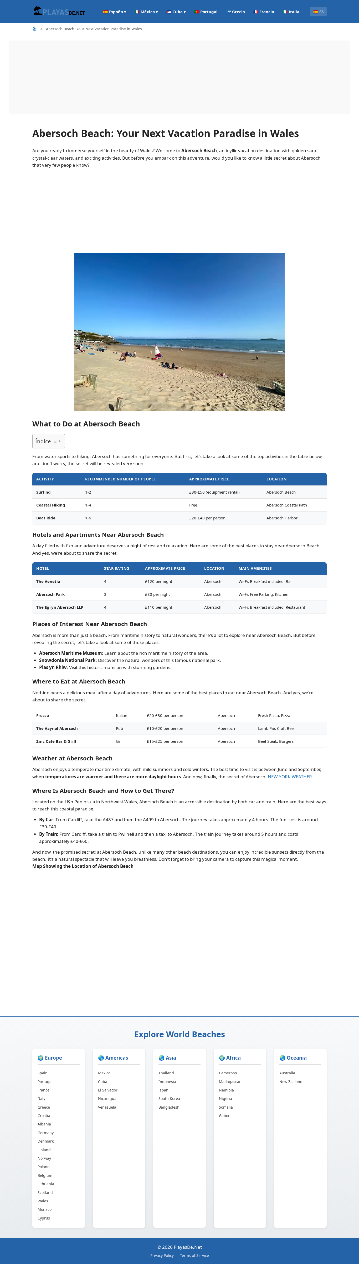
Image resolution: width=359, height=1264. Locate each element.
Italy (41, 1098)
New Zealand (290, 1081)
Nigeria (225, 1098)
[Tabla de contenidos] (56, 441)
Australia (287, 1072)
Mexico (104, 1072)
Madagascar (230, 1081)
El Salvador (107, 1090)
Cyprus (44, 1218)
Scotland (45, 1192)
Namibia (226, 1090)
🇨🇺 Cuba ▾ (176, 11)
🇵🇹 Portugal (206, 11)
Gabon (224, 1115)
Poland (44, 1166)
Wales (43, 1200)
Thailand (166, 1072)
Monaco (45, 1209)
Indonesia (167, 1081)
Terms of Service (194, 1255)
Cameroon (228, 1072)
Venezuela (107, 1107)
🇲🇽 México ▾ (146, 11)
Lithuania (46, 1183)
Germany (46, 1132)
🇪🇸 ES (318, 11)
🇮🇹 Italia (291, 11)
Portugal (45, 1081)
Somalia (226, 1107)
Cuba (102, 1081)
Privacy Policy (162, 1255)
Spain (43, 1072)
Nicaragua (107, 1098)
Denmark (46, 1141)
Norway (44, 1158)
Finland (44, 1149)
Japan (163, 1090)
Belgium (45, 1175)
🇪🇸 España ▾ (114, 11)
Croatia (44, 1115)
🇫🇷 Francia (263, 11)
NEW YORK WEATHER (290, 777)
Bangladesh (169, 1107)
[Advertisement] (166, 77)
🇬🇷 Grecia (235, 11)
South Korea (169, 1098)
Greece (44, 1107)
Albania (44, 1124)
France (43, 1090)
